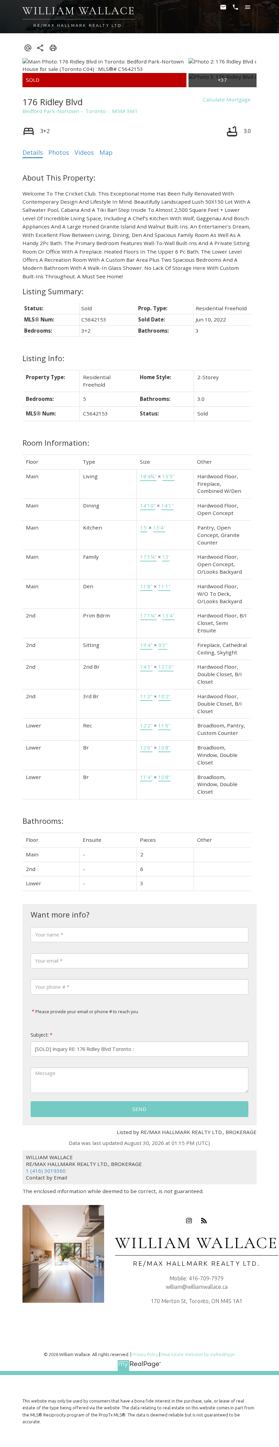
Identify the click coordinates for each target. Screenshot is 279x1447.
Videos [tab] (84, 152)
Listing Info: (43, 358)
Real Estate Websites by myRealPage (198, 1354)
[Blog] (204, 1220)
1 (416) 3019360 (46, 1170)
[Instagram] (189, 1220)
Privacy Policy (145, 1354)
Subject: (40, 1035)
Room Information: (55, 443)
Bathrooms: (42, 821)
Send (139, 1109)
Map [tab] (106, 152)
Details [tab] (32, 152)
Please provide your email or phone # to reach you (86, 1011)
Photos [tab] (58, 152)
